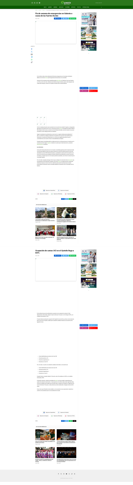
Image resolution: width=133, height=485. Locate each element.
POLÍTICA (79, 7)
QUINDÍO (50, 7)
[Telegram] (32, 57)
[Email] (32, 54)
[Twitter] (32, 52)
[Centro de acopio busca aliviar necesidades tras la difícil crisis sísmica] (45, 434)
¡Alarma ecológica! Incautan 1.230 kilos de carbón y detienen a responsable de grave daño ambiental (66, 238)
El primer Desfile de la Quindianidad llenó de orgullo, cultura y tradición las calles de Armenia (44, 460)
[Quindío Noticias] (66, 3)
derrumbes (59, 80)
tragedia (49, 142)
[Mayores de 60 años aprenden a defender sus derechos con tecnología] (45, 230)
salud (56, 380)
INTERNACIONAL (86, 7)
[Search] (101, 7)
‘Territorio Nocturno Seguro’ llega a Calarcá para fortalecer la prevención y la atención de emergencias (66, 442)
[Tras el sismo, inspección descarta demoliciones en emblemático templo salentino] (45, 212)
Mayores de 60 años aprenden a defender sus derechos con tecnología (44, 238)
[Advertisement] (56, 60)
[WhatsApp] (32, 60)
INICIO (45, 7)
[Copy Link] (32, 62)
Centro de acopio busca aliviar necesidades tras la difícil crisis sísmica (45, 442)
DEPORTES (73, 7)
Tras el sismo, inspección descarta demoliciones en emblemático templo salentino (45, 220)
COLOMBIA (67, 7)
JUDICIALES (61, 7)
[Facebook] (32, 49)
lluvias (46, 77)
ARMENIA (55, 7)
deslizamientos (40, 144)
